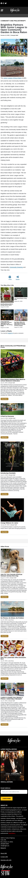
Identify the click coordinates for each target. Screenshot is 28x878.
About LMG (4, 853)
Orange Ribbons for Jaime (9, 523)
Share (17, 279)
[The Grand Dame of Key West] (20, 292)
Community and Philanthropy (13, 20)
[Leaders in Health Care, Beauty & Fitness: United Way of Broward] (12, 690)
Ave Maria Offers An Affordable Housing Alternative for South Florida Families (19, 324)
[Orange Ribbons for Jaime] (12, 510)
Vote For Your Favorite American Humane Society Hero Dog (11, 575)
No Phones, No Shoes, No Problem (12, 618)
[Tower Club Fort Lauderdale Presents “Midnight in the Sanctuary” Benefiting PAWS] (7, 315)
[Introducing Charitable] (12, 457)
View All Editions (7, 781)
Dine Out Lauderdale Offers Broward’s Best (13, 658)
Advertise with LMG (6, 860)
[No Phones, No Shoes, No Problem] (12, 609)
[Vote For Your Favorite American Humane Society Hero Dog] (12, 561)
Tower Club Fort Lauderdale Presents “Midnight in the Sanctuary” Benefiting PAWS (6, 323)
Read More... (12, 833)
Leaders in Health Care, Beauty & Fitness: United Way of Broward (12, 698)
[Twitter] (6, 3)
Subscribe (6, 798)
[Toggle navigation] (2, 10)
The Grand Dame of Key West (20, 299)
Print (10, 279)
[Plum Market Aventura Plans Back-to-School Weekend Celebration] (12, 364)
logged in (10, 333)
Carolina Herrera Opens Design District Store (7, 304)
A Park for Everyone (7, 416)
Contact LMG (4, 856)
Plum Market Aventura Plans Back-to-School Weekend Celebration (13, 380)
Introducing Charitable (8, 473)
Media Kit (3, 848)
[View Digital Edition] (12, 766)
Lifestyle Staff (14, 35)
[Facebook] (1, 3)
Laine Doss (11, 620)
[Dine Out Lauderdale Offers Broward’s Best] (12, 648)
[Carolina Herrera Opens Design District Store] (7, 295)
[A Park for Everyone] (12, 409)
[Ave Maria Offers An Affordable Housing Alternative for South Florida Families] (20, 315)
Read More (4, 399)
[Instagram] (3, 3)
